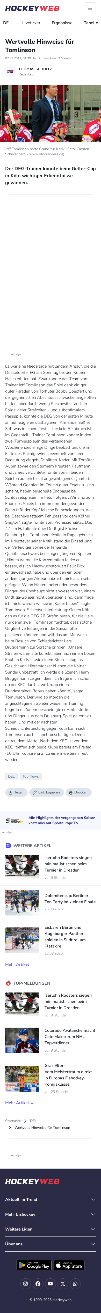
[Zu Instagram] (25, 1284)
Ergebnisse (62, 23)
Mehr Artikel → (19, 964)
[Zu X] (63, 1284)
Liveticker (31, 23)
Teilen (19, 792)
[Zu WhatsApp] (75, 1284)
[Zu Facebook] (38, 1284)
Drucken (81, 792)
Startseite (13, 1120)
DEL (7, 23)
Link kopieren (49, 792)
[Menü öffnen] (90, 8)
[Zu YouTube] (50, 1284)
